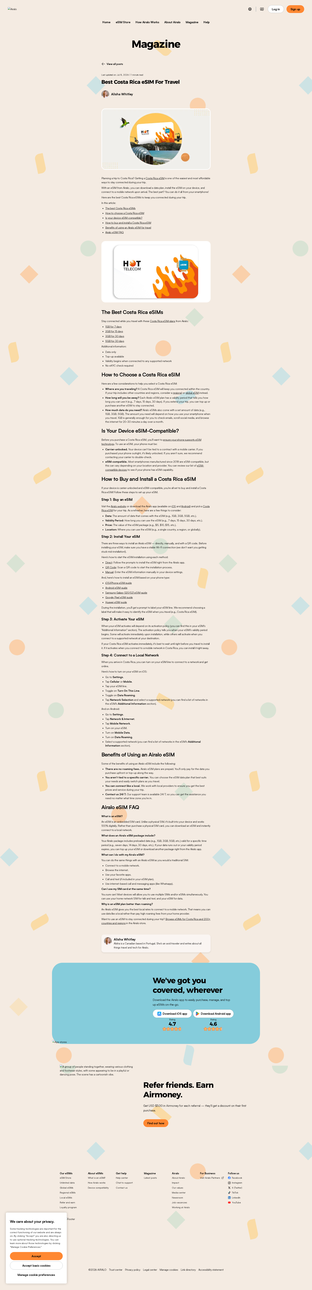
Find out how (155, 1123)
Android (185, 506)
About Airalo (172, 22)
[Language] (250, 9)
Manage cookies (169, 1269)
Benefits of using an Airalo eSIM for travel (128, 227)
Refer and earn (67, 1202)
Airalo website (118, 506)
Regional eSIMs (68, 1192)
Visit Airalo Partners (210, 1177)
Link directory (188, 1269)
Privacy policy (132, 1269)
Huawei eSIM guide (116, 602)
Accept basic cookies (36, 1265)
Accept (36, 1256)
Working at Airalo (181, 1207)
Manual (109, 572)
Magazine (192, 22)
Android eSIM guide (116, 587)
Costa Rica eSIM (155, 178)
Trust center (115, 1269)
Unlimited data (67, 1182)
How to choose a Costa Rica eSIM (124, 213)
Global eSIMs (66, 1187)
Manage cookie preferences (36, 1275)
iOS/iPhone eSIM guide (118, 583)
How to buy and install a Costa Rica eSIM (128, 222)
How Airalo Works (147, 22)
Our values (177, 1187)
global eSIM (192, 392)
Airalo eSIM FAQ (114, 232)
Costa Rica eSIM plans (162, 321)
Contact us (122, 1187)
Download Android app (216, 1013)
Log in (276, 9)
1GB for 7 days (113, 326)
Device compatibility (98, 1187)
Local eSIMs (66, 1197)
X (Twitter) (237, 1187)
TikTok (235, 1192)
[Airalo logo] (17, 9)
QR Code (110, 567)
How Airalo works (97, 1182)
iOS (174, 506)
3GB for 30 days (114, 336)
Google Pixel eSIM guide (119, 597)
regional (177, 392)
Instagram (237, 1182)
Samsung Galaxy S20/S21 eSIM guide (126, 592)
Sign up (295, 9)
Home (106, 22)
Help (206, 22)
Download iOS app (175, 1013)
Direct (108, 562)
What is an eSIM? (96, 1177)
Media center (178, 1192)
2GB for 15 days (114, 331)
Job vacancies (179, 1202)
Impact (175, 1182)
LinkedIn (236, 1197)
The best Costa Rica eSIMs (120, 208)
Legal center (150, 1269)
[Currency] (262, 9)
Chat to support (124, 1182)
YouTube (236, 1202)
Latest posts (150, 1177)
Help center (122, 1177)
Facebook (237, 1177)
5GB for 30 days (114, 341)
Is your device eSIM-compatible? (123, 217)
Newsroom (177, 1197)
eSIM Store (123, 22)
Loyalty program (68, 1207)
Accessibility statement (211, 1269)
